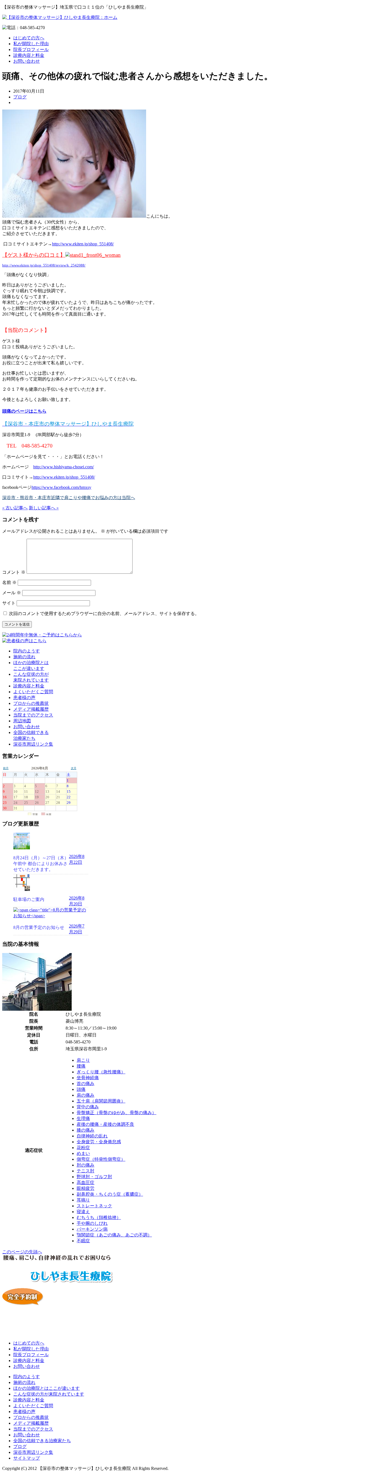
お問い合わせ (26, 61)
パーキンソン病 (92, 1229)
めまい (83, 1153)
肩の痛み (85, 1095)
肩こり (83, 1060)
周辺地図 (22, 720)
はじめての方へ (28, 37)
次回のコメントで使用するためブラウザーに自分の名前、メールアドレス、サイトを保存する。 (104, 613)
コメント (13, 572)
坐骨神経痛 (88, 1077)
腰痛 (81, 1066)
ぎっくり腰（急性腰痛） (101, 1071)
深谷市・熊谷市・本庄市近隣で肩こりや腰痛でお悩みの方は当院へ (68, 497)
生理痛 (83, 1118)
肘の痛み (85, 1165)
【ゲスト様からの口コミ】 (33, 255)
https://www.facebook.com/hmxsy (61, 487)
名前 (9, 582)
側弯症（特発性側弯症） (101, 1159)
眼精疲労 (85, 1188)
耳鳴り (83, 1200)
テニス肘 (85, 1170)
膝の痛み (85, 1130)
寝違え (83, 1211)
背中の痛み (88, 1106)
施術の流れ (24, 656)
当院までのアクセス (33, 715)
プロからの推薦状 (31, 703)
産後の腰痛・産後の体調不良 (105, 1124)
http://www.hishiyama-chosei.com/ (63, 466)
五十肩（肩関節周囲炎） (101, 1101)
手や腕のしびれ (92, 1223)
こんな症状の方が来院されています (48, 1394)
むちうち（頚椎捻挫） (99, 1217)
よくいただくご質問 (33, 691)
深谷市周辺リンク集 (33, 744)
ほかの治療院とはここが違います (46, 1388)
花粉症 (83, 1147)
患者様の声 (24, 697)
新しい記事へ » (44, 507)
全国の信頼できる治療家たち (42, 1440)
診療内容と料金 (28, 55)
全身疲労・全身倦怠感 (99, 1141)
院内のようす (26, 651)
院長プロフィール (31, 49)
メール (11, 592)
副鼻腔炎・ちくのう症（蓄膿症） (110, 1194)
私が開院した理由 (31, 43)
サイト (8, 603)
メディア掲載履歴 (31, 709)
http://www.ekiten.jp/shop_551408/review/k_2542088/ (44, 265)
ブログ (20, 97)
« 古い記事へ (15, 507)
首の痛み (85, 1083)
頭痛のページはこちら (24, 411)
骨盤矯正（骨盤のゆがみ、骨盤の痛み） (116, 1112)
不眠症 (83, 1240)
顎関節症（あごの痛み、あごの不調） (114, 1235)
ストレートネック (94, 1205)
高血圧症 (85, 1182)
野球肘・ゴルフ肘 (94, 1176)
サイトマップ (26, 1458)
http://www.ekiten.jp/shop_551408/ (83, 244)
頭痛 (81, 1089)
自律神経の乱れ (92, 1136)
